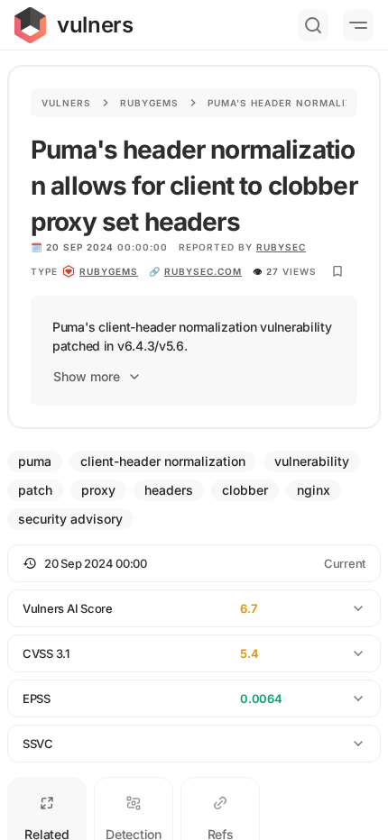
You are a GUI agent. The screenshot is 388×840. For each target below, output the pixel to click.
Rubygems (149, 102)
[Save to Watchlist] (337, 271)
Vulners (66, 102)
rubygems (108, 271)
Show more (86, 376)
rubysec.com (203, 271)
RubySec (281, 247)
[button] (194, 563)
